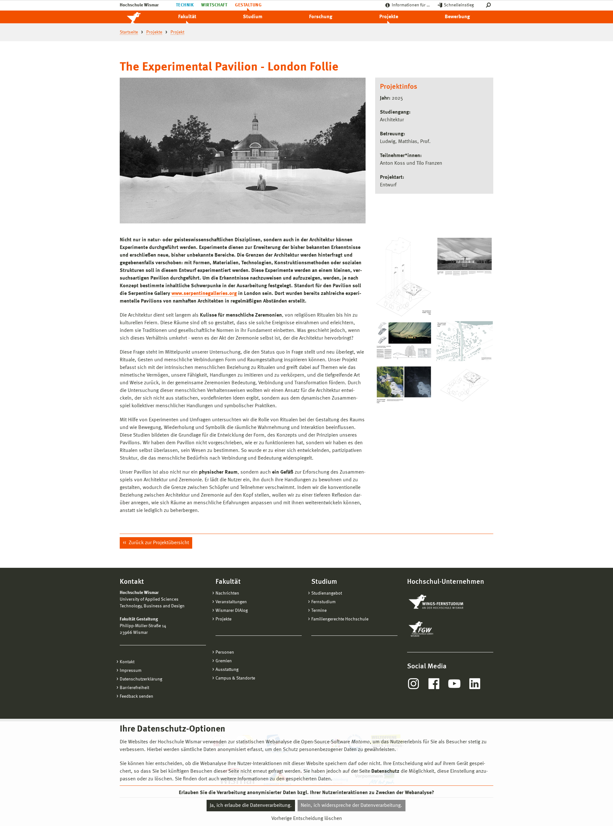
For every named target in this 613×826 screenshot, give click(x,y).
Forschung (320, 16)
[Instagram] (413, 683)
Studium (252, 16)
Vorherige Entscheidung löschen (306, 818)
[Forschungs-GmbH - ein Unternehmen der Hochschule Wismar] (436, 629)
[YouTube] (454, 683)
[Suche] (489, 5)
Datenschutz (385, 771)
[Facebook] (434, 683)
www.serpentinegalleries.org (204, 293)
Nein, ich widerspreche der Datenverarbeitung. (351, 805)
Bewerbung (457, 16)
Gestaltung (248, 5)
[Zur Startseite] (140, 17)
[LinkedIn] (474, 683)
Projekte (388, 16)
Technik (184, 5)
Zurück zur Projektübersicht (158, 542)
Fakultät (187, 16)
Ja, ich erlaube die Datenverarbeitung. (251, 805)
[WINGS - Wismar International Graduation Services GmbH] (443, 602)
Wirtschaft (214, 5)
